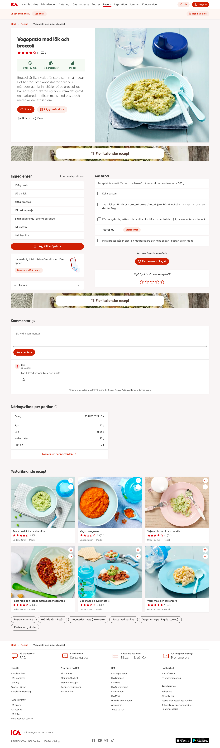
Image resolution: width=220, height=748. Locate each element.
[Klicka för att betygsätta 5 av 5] (162, 282)
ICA (113, 668)
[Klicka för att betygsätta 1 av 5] (141, 282)
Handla (15, 668)
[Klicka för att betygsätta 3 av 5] (152, 282)
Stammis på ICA (70, 668)
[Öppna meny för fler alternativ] (70, 486)
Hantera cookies (170, 709)
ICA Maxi (115, 696)
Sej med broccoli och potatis (163, 531)
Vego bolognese (89, 531)
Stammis (134, 4)
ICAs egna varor (119, 673)
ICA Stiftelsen (168, 673)
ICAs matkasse (80, 4)
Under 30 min (30, 67)
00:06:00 (109, 229)
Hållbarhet (168, 668)
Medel (72, 67)
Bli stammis (66, 673)
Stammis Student (69, 678)
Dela (40, 118)
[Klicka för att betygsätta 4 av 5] (157, 282)
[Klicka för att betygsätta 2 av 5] (146, 282)
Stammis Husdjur (69, 682)
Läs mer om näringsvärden (57, 454)
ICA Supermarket (119, 687)
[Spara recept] (70, 480)
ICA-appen (16, 705)
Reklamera (167, 691)
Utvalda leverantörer (121, 700)
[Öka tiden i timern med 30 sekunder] (118, 229)
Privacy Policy (121, 390)
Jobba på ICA (117, 709)
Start (13, 24)
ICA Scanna (16, 709)
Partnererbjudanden (71, 687)
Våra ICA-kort (67, 691)
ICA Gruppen (117, 678)
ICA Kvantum (117, 691)
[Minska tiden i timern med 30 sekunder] (100, 229)
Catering (64, 4)
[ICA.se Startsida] (14, 4)
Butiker (96, 4)
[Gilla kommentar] (23, 379)
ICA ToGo (15, 714)
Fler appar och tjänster (22, 718)
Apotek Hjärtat (18, 687)
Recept (107, 4)
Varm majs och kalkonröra (162, 600)
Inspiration (120, 4)
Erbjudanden (48, 4)
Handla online (30, 4)
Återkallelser (168, 696)
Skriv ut (26, 118)
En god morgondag (171, 678)
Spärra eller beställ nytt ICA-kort (177, 700)
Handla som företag (21, 691)
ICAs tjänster (18, 699)
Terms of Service (138, 390)
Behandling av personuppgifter (177, 705)
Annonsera (116, 705)
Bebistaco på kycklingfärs (95, 600)
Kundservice (149, 4)
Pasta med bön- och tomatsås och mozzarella (39, 600)
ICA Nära (115, 682)
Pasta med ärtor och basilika (29, 531)
